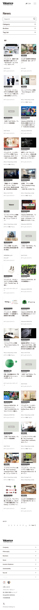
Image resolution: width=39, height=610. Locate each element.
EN (30, 3)
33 (29, 525)
